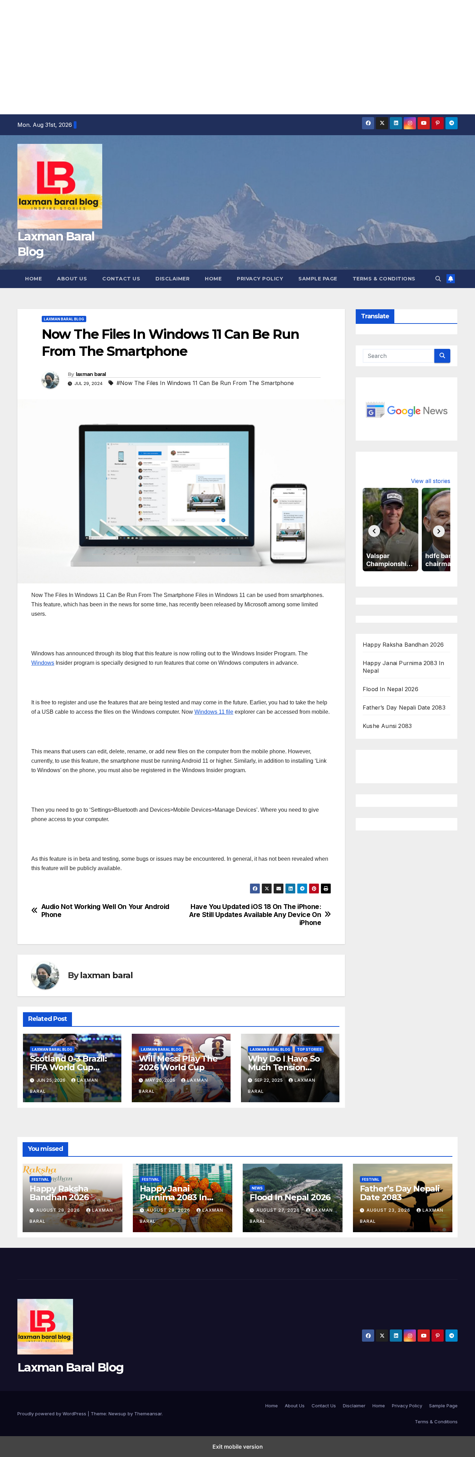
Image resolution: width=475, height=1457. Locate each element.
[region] (237, 55)
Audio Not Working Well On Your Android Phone (105, 911)
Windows (42, 663)
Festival (40, 1179)
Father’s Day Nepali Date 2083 (404, 707)
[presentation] (374, 531)
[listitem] (390, 529)
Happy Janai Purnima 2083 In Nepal (173, 1197)
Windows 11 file (213, 712)
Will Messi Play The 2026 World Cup (178, 1063)
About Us (72, 279)
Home (33, 279)
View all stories (430, 480)
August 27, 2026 (278, 1210)
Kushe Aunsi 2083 (387, 725)
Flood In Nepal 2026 (390, 688)
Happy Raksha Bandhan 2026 (403, 644)
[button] (438, 278)
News (257, 1188)
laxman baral (91, 374)
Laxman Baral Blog (64, 319)
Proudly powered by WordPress (52, 1413)
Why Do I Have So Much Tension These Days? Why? (287, 1067)
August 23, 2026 (389, 1210)
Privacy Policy (260, 279)
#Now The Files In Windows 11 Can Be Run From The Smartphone (205, 382)
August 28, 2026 (58, 1210)
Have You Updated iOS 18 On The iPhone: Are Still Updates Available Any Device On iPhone (255, 915)
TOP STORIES (309, 1049)
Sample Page (317, 279)
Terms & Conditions (384, 279)
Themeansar (148, 1413)
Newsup (117, 1413)
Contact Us (121, 279)
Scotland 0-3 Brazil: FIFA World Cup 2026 (68, 1067)
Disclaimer (172, 279)
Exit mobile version (237, 1446)
